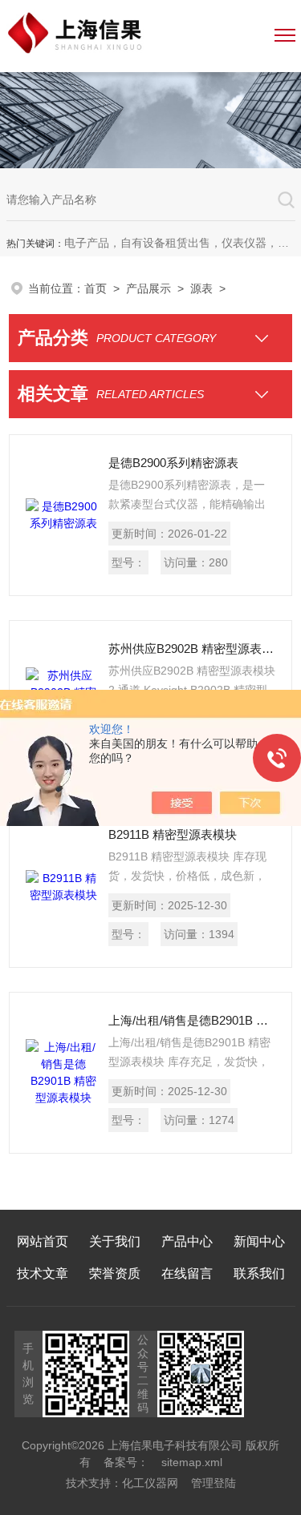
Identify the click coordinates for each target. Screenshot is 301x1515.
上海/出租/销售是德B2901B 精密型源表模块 (191, 1020)
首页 (95, 288)
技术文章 (42, 1273)
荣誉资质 (114, 1273)
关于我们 (114, 1241)
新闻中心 (259, 1241)
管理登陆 (213, 1483)
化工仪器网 (150, 1483)
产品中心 (187, 1241)
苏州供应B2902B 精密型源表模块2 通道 (191, 648)
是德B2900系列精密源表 (173, 462)
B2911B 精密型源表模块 (172, 834)
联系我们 (259, 1273)
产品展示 (148, 288)
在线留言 (187, 1273)
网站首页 (42, 1241)
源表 (201, 288)
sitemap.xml (191, 1462)
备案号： (126, 1462)
